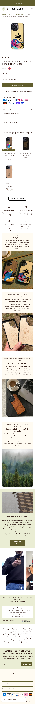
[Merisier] (7, 189)
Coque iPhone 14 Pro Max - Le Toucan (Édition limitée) (9, 155)
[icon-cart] (31, 9)
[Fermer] (24, 699)
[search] (7, 9)
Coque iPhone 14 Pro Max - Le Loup (25, 154)
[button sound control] (30, 510)
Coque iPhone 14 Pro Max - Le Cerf (9, 182)
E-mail (6, 664)
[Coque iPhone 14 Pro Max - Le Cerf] (9, 171)
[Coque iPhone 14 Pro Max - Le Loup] (25, 143)
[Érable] (11, 189)
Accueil (4, 14)
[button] (17, 85)
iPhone (10, 14)
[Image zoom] (17, 36)
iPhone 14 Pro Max (19, 14)
